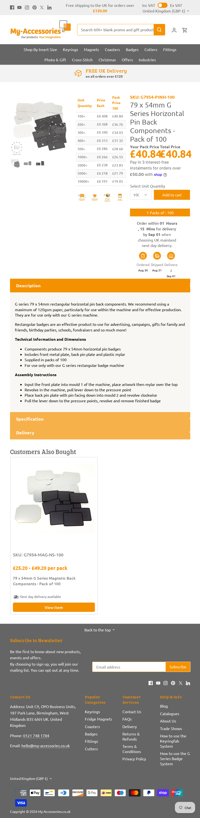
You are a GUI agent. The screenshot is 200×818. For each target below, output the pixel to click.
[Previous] (22, 125)
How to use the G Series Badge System (175, 758)
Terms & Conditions (131, 749)
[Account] (174, 29)
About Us (168, 720)
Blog (164, 705)
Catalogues (169, 713)
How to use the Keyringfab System (173, 740)
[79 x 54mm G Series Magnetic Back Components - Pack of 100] (54, 501)
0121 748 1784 (36, 735)
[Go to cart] (185, 29)
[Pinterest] (34, 7)
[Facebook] (12, 7)
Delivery (129, 726)
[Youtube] (19, 7)
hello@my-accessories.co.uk (45, 745)
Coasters (92, 726)
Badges (91, 733)
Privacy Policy (134, 758)
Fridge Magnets (98, 718)
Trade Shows (171, 728)
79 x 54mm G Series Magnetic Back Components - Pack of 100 (44, 580)
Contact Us (131, 711)
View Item (54, 607)
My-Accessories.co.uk (54, 811)
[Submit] (159, 29)
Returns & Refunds (131, 736)
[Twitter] (42, 7)
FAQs (127, 718)
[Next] (58, 125)
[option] (40, 126)
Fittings (91, 741)
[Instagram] (27, 7)
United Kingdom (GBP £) (164, 11)
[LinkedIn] (49, 7)
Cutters (91, 748)
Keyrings (92, 711)
